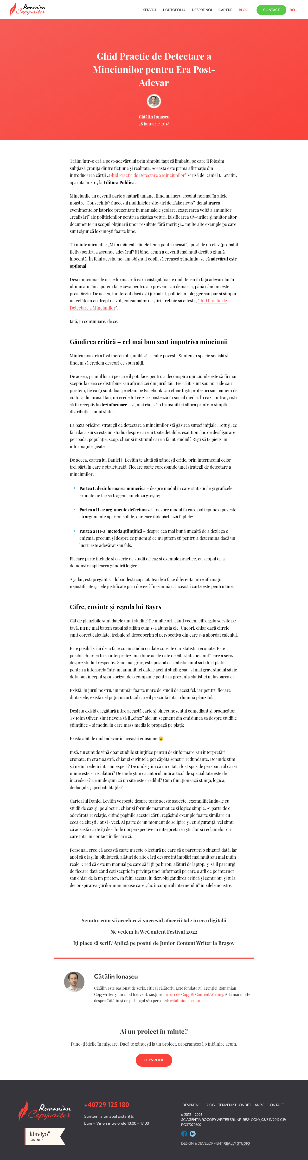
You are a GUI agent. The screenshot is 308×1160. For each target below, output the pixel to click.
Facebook (184, 1134)
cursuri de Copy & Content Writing (193, 994)
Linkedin (193, 1134)
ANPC (259, 1105)
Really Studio (237, 1143)
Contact (271, 10)
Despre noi (202, 10)
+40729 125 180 (106, 1105)
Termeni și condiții (234, 1105)
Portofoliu (174, 10)
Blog (243, 10)
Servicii (149, 10)
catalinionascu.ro (185, 1000)
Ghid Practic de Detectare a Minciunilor (147, 175)
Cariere (225, 10)
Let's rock (154, 1060)
